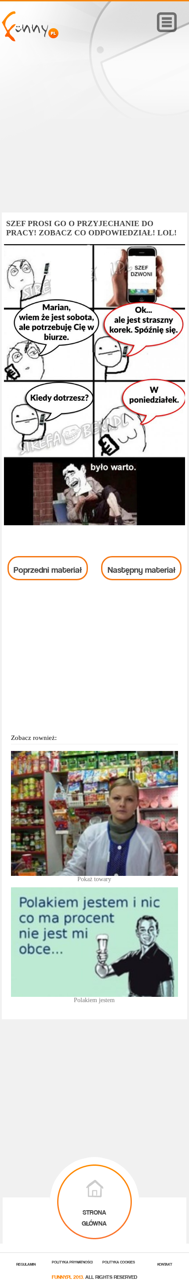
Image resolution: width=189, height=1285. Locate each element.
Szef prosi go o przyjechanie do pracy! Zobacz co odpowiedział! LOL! (91, 228)
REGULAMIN (26, 1263)
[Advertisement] (94, 139)
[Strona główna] (30, 39)
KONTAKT (164, 1263)
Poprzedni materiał (48, 568)
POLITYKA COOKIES (118, 1261)
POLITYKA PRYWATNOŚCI (72, 1261)
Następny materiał (141, 568)
